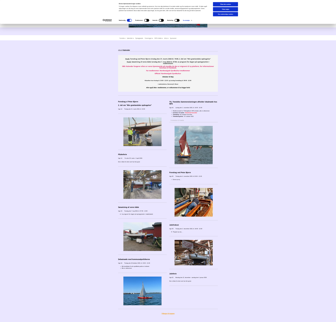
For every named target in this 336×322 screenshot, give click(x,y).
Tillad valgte (225, 9)
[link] (121, 37)
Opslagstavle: (139, 38)
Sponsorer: (173, 38)
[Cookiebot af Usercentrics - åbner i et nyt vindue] (107, 20)
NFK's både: (158, 38)
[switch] (146, 20)
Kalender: (130, 38)
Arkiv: (166, 38)
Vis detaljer (186, 20)
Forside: (122, 38)
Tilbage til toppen (168, 313)
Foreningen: (148, 38)
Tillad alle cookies (225, 4)
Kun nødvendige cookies (225, 14)
